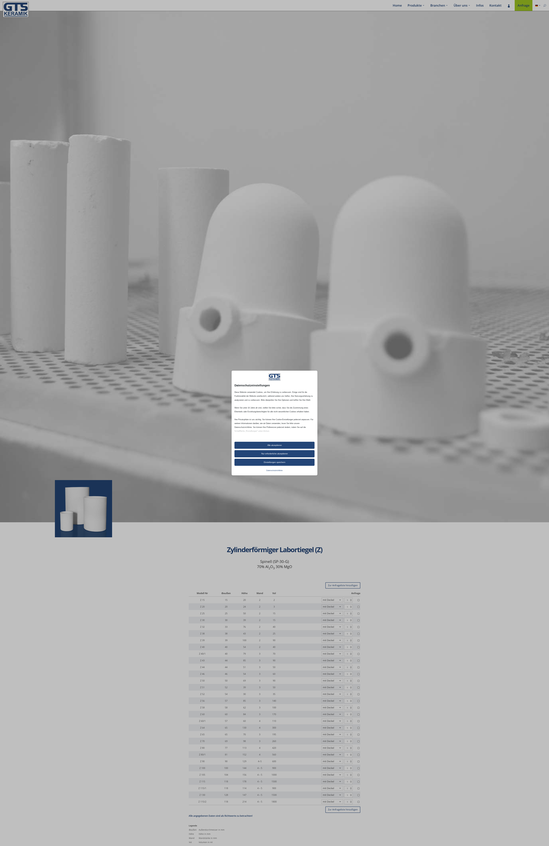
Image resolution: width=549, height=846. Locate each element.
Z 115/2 (202, 801)
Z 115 (202, 781)
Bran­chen (437, 5)
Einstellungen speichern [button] (274, 462)
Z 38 (202, 633)
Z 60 (202, 714)
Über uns (461, 5)
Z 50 (202, 680)
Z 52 (202, 694)
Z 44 (202, 667)
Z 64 (202, 727)
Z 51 (202, 687)
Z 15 (202, 600)
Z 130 (202, 795)
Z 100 (202, 768)
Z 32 (202, 626)
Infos (480, 5)
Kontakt (495, 5)
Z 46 (202, 673)
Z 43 (202, 660)
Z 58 (202, 707)
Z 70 (202, 741)
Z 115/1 (202, 788)
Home (397, 5)
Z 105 (202, 774)
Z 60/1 (202, 721)
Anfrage (524, 5)
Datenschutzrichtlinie (274, 470)
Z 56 (202, 700)
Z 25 (202, 613)
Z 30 (202, 620)
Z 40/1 (202, 653)
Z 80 (202, 747)
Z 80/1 (202, 754)
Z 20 (202, 606)
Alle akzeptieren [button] (274, 445)
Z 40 (202, 647)
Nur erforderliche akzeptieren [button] (274, 453)
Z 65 (202, 734)
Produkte (415, 5)
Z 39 (202, 640)
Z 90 (202, 761)
